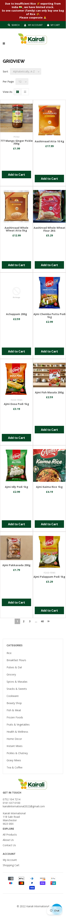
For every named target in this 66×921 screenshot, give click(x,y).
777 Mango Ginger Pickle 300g (16, 142)
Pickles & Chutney (17, 753)
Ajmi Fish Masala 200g (49, 392)
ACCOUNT (9, 854)
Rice (9, 653)
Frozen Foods (15, 717)
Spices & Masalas (17, 681)
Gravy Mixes (14, 760)
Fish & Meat (14, 710)
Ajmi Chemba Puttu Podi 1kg (49, 315)
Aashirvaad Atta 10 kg (49, 141)
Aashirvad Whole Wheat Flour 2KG (49, 229)
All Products (10, 834)
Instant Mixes (14, 746)
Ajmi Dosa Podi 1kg (16, 404)
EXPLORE (8, 828)
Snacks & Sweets (17, 688)
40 (42, 621)
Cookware (13, 696)
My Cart (55, 25)
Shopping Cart (11, 865)
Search (16, 25)
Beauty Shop (14, 703)
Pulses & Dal (14, 667)
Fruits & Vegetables (18, 724)
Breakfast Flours (16, 660)
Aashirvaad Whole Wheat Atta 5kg (16, 229)
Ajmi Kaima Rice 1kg (49, 487)
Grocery (11, 674)
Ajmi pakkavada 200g (16, 565)
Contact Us (9, 845)
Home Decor (14, 739)
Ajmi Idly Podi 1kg (16, 487)
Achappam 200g (16, 314)
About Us (8, 840)
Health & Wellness (17, 731)
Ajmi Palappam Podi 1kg (49, 576)
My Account (35, 25)
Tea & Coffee (14, 767)
